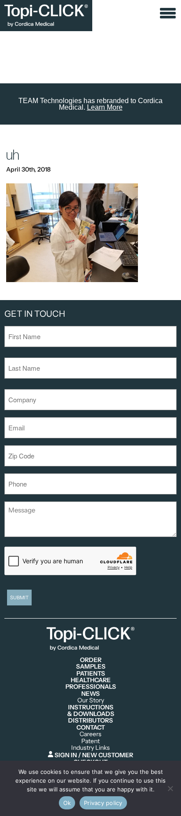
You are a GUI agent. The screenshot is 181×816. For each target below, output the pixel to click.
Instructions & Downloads (90, 711)
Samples (90, 666)
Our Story (90, 700)
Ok (67, 802)
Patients (90, 673)
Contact (90, 727)
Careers (90, 734)
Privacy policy (103, 802)
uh (12, 155)
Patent (90, 741)
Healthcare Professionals (90, 684)
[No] (170, 788)
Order (90, 660)
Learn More (105, 107)
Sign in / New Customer (93, 755)
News (90, 694)
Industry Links (90, 747)
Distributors (90, 720)
